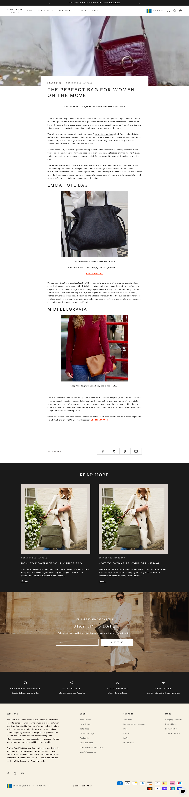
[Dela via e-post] (136, 451)
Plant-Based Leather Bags (91, 747)
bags (75, 149)
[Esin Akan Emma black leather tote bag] (94, 224)
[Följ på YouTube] (22, 773)
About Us (127, 719)
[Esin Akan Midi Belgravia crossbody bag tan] (94, 348)
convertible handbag (104, 134)
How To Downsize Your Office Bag (51, 563)
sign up (111, 3)
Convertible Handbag (79, 83)
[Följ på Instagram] (15, 773)
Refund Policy (171, 724)
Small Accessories (88, 752)
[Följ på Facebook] (8, 773)
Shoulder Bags (86, 742)
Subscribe (117, 642)
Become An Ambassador (134, 724)
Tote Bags (84, 729)
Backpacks (84, 738)
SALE (30, 11)
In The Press (128, 742)
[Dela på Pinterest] (125, 451)
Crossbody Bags (87, 733)
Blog (125, 729)
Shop (84, 11)
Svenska (42, 786)
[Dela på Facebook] (102, 451)
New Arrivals (67, 11)
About (96, 11)
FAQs (125, 738)
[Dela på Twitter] (113, 451)
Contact (126, 733)
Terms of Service (172, 733)
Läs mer (24, 581)
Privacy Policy (171, 729)
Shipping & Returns (173, 719)
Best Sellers (46, 11)
